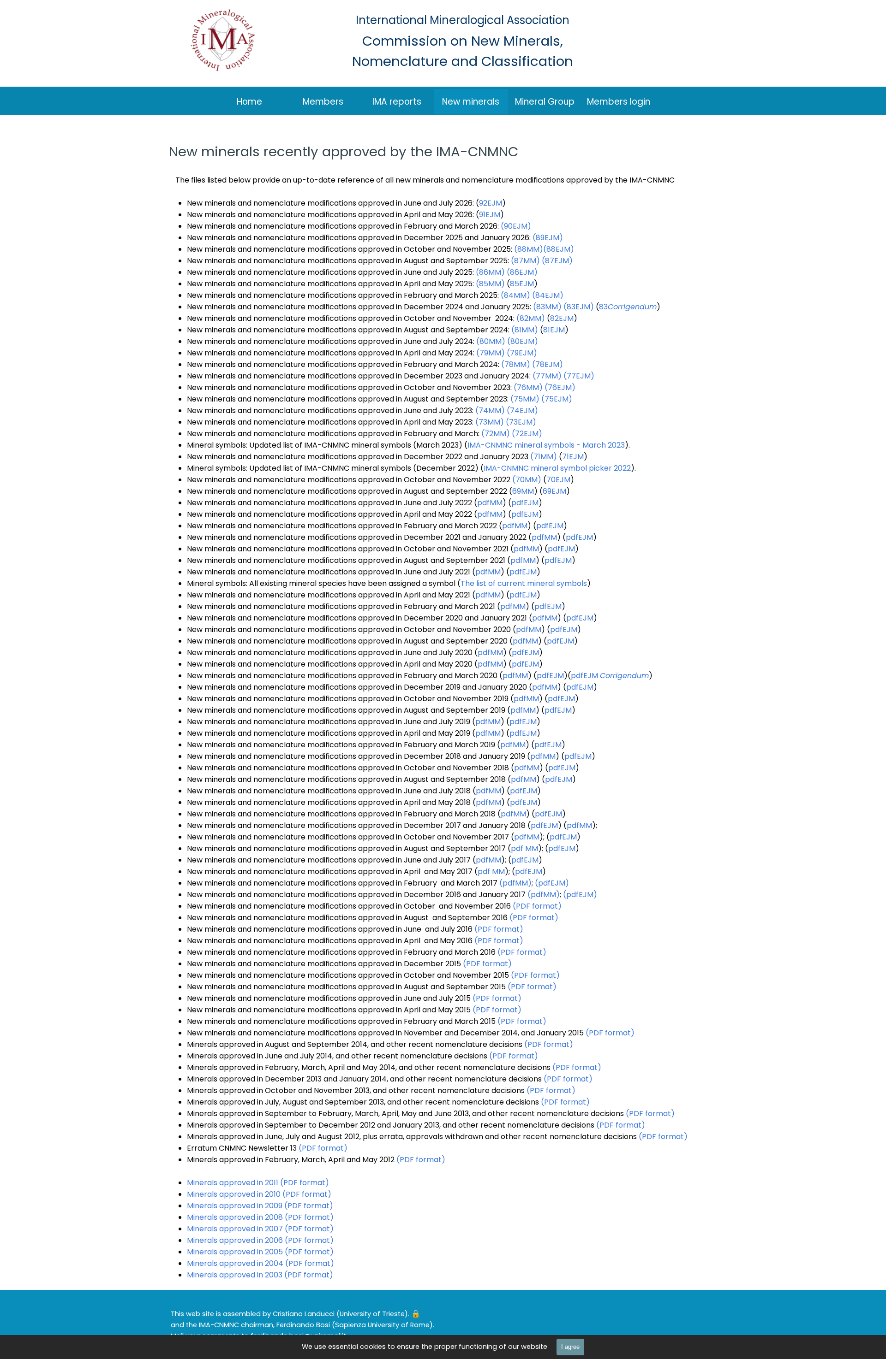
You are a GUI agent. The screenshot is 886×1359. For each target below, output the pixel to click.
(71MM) (543, 456)
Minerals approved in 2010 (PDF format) (259, 1194)
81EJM (554, 330)
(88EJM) (558, 249)
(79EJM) (522, 353)
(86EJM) (522, 272)
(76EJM (558, 387)
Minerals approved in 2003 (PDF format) (260, 1275)
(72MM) (495, 433)
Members (323, 101)
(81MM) (524, 330)
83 (628, 306)
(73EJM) (521, 422)
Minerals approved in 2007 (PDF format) (260, 1228)
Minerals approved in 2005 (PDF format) (260, 1252)
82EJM (562, 318)
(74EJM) (522, 410)
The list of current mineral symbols (524, 583)
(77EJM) (578, 376)
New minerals (470, 101)
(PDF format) (537, 906)
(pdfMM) (515, 883)
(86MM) (490, 272)
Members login (618, 101)
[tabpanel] (385, 1324)
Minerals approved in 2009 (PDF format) (260, 1205)
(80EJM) (522, 341)
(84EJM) (547, 295)
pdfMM (490, 502)
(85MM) (490, 283)
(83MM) (547, 306)
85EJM (522, 283)
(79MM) (490, 353)
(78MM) (515, 364)
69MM (523, 491)
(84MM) (515, 295)
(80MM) (490, 341)
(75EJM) (556, 399)
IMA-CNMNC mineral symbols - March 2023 (546, 445)
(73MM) (489, 422)
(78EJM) (547, 364)
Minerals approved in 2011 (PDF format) (258, 1182)
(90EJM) (516, 226)
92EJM (490, 203)
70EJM (558, 479)
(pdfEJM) (552, 883)
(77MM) (547, 376)
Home (249, 101)
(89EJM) (548, 237)
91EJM (489, 214)
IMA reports (396, 101)
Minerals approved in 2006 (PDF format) (260, 1240)
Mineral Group (545, 101)
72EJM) (528, 433)
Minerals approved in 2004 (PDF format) (260, 1263)
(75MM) (524, 399)
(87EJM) (557, 260)
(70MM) (526, 479)
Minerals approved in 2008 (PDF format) (260, 1217)
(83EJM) (578, 306)
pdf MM (524, 848)
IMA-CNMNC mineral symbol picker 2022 (557, 468)
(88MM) (528, 249)
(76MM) (528, 387)
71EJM (573, 456)
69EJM (554, 491)
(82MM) (530, 318)
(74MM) (490, 410)
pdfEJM (525, 502)
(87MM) (525, 260)
